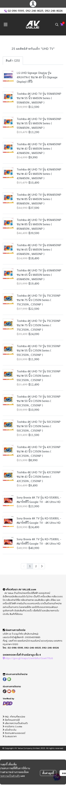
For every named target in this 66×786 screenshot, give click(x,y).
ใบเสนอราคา (10, 736)
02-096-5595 (16, 11)
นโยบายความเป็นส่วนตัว (16, 723)
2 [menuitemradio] (36, 566)
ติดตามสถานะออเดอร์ (14, 733)
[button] (56, 24)
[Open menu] (5, 24)
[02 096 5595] (5, 11)
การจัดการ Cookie (13, 726)
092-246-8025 (34, 11)
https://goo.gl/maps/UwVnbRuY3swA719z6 (29, 658)
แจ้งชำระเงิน (10, 730)
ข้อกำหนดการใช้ (12, 720)
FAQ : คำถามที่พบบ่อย (15, 716)
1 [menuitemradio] (30, 566)
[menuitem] (42, 566)
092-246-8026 (54, 11)
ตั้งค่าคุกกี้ (48, 773)
